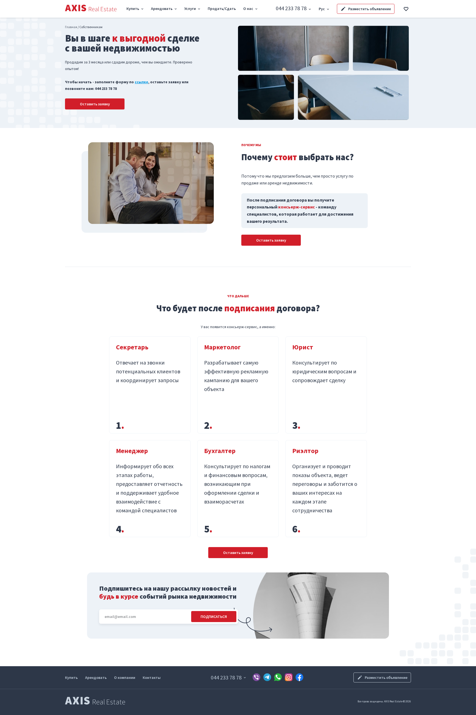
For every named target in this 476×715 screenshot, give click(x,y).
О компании (124, 677)
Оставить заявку (95, 103)
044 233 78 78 (291, 8)
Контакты (152, 677)
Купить (71, 677)
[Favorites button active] (406, 9)
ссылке (141, 81)
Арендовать (96, 677)
